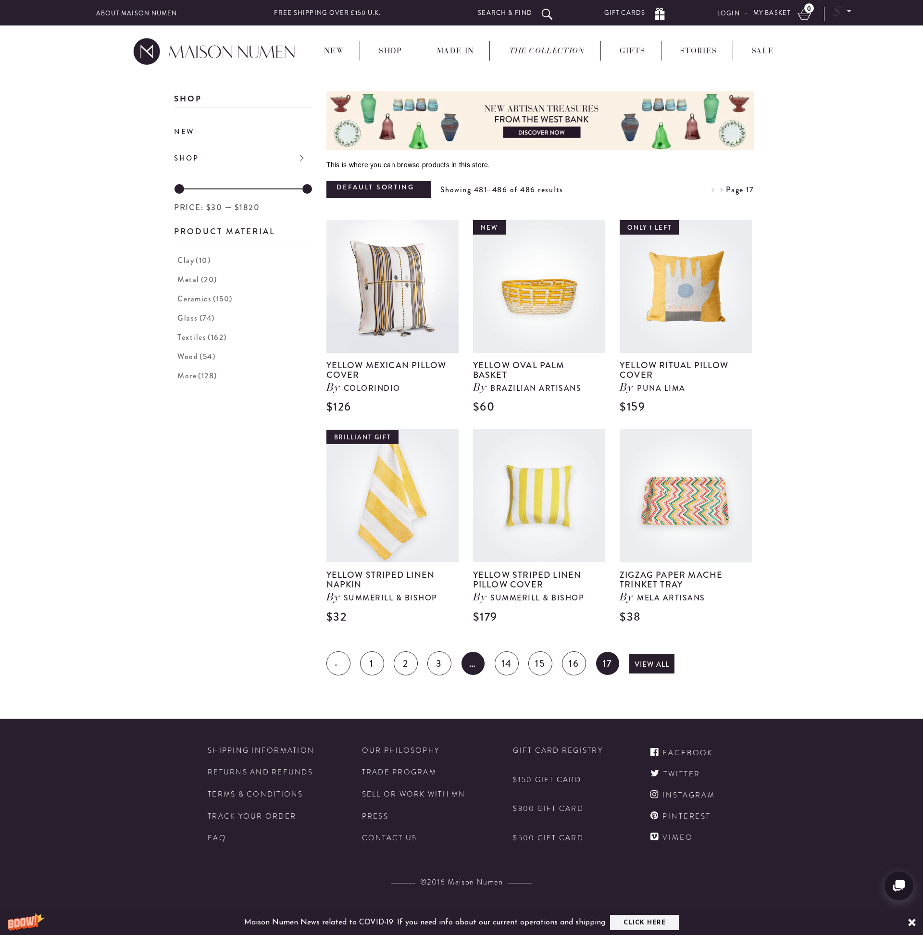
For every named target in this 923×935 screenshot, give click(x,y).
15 (540, 664)
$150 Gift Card (547, 780)
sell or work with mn (414, 794)
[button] (461, 922)
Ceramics (205, 298)
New (184, 131)
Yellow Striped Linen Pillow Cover (527, 580)
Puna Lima (661, 388)
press (375, 816)
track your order (252, 816)
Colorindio (372, 388)
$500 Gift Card (548, 838)
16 (574, 664)
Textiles (202, 337)
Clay (194, 260)
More (197, 375)
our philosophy (401, 751)
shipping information (261, 751)
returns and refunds (260, 772)
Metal (197, 279)
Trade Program (399, 772)
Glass (196, 318)
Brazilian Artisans (535, 388)
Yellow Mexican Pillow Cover (386, 370)
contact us (389, 838)
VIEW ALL (652, 664)
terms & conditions (255, 794)
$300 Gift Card (548, 809)
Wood (196, 356)
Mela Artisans (671, 597)
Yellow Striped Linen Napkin (380, 580)
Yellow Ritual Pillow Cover (674, 370)
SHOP (186, 158)
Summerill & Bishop (390, 597)
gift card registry (558, 751)
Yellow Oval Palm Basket (519, 370)
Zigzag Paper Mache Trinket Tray (671, 580)
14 (506, 664)
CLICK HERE (645, 923)
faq (217, 838)
